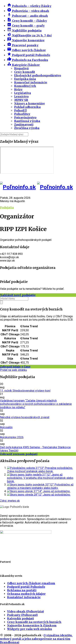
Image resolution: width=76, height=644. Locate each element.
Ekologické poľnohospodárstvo (37, 75)
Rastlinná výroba (27, 121)
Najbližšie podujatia (24, 30)
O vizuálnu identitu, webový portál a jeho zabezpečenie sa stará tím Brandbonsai (36, 638)
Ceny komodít (24, 72)
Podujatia (7, 207)
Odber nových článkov (26, 50)
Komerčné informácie (30, 82)
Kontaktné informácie (24, 597)
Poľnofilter (22, 114)
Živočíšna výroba (26, 128)
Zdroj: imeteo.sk (10, 500)
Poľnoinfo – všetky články (29, 6)
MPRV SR (21, 100)
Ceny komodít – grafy (26, 25)
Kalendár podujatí (20, 618)
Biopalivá (21, 68)
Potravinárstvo (25, 117)
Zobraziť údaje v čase (15, 366)
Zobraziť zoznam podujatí (18, 454)
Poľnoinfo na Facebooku (27, 60)
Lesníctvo (21, 96)
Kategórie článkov (23, 65)
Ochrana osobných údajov (26, 593)
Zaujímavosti (23, 124)
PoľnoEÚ (20, 110)
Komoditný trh (25, 86)
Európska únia (25, 79)
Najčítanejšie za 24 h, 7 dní (29, 35)
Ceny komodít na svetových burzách (34, 622)
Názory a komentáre (29, 103)
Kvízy (18, 89)
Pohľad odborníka (27, 107)
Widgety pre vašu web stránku (29, 629)
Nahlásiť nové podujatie (18, 295)
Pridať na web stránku (13, 370)
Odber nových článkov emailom (31, 583)
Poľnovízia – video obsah (28, 11)
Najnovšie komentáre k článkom (32, 625)
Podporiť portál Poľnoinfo (28, 55)
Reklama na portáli (21, 590)
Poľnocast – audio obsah (27, 16)
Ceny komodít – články (27, 20)
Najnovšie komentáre (26, 40)
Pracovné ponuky (22, 45)
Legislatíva (22, 93)
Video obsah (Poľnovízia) (25, 611)
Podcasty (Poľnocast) (22, 615)
